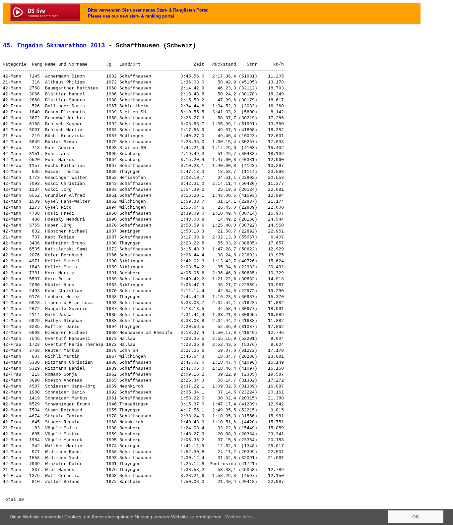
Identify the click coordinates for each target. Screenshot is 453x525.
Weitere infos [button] (239, 516)
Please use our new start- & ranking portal (131, 16)
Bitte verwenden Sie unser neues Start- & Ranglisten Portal (148, 10)
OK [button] (415, 516)
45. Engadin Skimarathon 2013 (54, 45)
